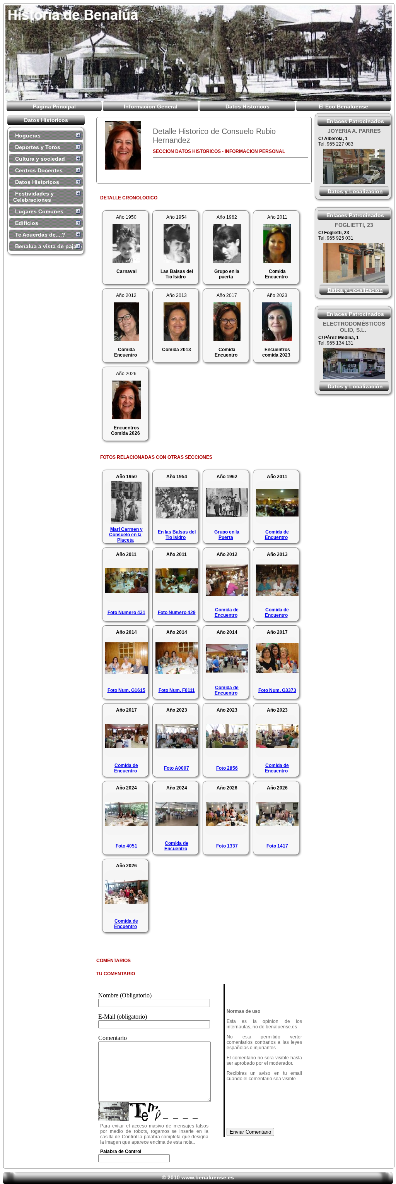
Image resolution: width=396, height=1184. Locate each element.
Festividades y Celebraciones (33, 196)
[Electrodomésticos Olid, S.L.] (354, 377)
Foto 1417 (277, 846)
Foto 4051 (126, 846)
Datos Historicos (247, 106)
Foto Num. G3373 (277, 690)
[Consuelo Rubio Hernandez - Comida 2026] (123, 145)
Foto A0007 (176, 768)
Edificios (26, 223)
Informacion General (151, 106)
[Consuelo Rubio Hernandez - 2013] (176, 339)
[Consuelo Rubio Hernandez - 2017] (227, 339)
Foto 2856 (227, 768)
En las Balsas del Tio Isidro (177, 534)
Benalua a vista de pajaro (48, 246)
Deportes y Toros (37, 147)
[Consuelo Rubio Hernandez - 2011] (277, 260)
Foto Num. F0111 (177, 690)
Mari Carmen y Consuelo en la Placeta (126, 535)
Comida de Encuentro (277, 534)
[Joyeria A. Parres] (354, 181)
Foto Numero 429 (177, 612)
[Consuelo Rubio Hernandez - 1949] (126, 260)
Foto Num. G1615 (126, 690)
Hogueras (28, 135)
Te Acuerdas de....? (40, 235)
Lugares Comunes (39, 211)
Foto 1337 (227, 846)
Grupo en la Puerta (226, 534)
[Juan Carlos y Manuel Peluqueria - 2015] (354, 280)
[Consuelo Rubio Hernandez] (277, 339)
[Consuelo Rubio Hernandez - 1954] (177, 260)
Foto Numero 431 (126, 612)
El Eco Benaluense (343, 106)
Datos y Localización (355, 386)
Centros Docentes (39, 170)
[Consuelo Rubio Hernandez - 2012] (126, 339)
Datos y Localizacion (355, 191)
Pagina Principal (54, 106)
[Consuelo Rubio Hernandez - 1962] (227, 260)
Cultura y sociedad (40, 159)
